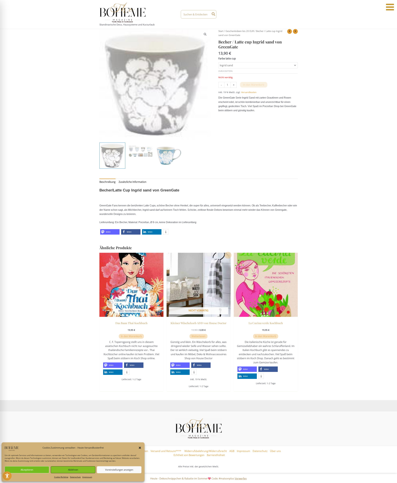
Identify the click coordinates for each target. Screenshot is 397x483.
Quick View (131, 314)
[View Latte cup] (112, 156)
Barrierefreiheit (216, 455)
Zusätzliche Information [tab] (132, 182)
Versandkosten (248, 92)
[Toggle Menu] (390, 7)
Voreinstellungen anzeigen (119, 469)
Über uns (275, 451)
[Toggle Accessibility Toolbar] (7, 476)
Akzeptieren (27, 469)
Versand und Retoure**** (166, 451)
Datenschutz (75, 477)
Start (220, 31)
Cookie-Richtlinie (61, 477)
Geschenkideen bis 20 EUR (239, 31)
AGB (231, 451)
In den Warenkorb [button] (131, 336)
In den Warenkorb (253, 84)
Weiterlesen (198, 336)
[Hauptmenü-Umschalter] (295, 14)
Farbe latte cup (227, 58)
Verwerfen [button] (241, 478)
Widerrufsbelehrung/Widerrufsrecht (205, 451)
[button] (139, 447)
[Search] (213, 14)
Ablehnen (73, 469)
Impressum (87, 477)
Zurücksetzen (225, 71)
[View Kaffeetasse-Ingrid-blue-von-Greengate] (169, 156)
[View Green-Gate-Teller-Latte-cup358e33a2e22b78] (141, 151)
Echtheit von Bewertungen (189, 455)
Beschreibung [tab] (107, 182)
